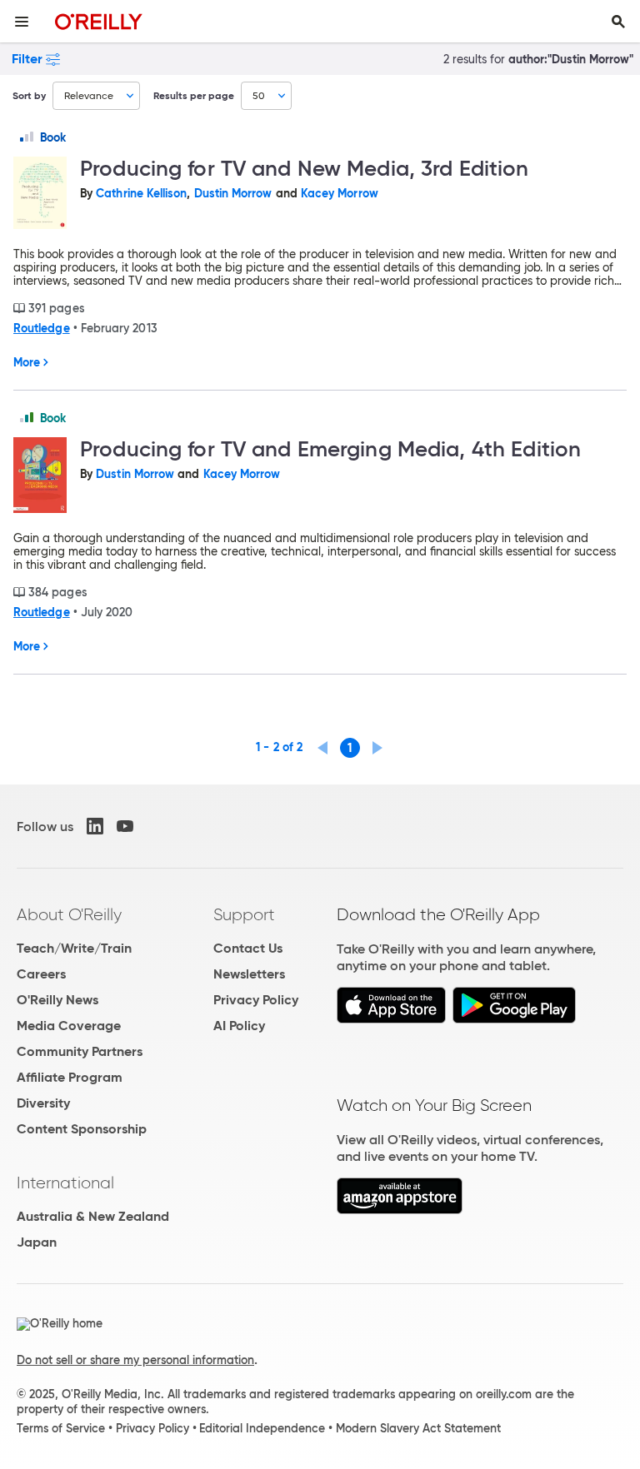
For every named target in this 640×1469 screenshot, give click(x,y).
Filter (27, 58)
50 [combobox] (258, 95)
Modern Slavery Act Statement (418, 1428)
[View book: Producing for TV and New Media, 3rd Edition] (40, 194)
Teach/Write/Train (74, 948)
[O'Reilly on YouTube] (125, 826)
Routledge (41, 328)
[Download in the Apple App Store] (391, 1019)
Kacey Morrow (339, 193)
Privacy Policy (255, 999)
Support (244, 914)
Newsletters (249, 974)
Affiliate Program (69, 1077)
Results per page (193, 95)
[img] (26, 136)
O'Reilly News (57, 999)
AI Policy (239, 1025)
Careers (41, 974)
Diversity (43, 1103)
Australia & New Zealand (93, 1216)
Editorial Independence (262, 1428)
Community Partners (79, 1051)
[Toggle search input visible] (618, 22)
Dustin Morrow (233, 193)
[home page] (98, 21)
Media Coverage (69, 1025)
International (65, 1183)
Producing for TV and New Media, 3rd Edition (304, 168)
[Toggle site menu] (22, 22)
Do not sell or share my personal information (135, 1359)
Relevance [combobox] (88, 95)
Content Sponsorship (82, 1129)
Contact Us (247, 948)
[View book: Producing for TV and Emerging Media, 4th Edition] (40, 476)
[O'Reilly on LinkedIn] (95, 826)
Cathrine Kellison (141, 193)
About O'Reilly (69, 914)
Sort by (29, 95)
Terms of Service (61, 1428)
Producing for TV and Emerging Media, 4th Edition (330, 449)
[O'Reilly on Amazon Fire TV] (399, 1209)
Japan (37, 1242)
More (26, 362)
